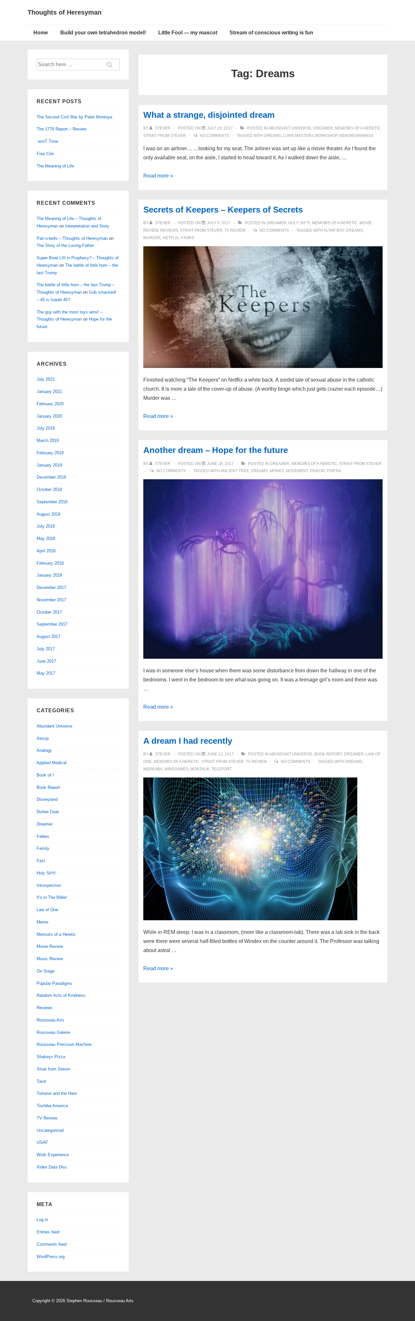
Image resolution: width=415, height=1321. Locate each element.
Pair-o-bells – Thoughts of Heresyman (72, 238)
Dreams (272, 135)
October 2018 (49, 489)
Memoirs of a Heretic (358, 128)
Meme (42, 922)
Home (40, 32)
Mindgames (176, 769)
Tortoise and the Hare (57, 1093)
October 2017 (49, 612)
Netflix (171, 238)
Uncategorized (50, 1130)
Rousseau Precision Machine (64, 1044)
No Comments (214, 135)
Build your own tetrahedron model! (103, 32)
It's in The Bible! (52, 897)
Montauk (199, 769)
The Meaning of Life (55, 166)
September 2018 (52, 501)
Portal (334, 471)
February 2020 (50, 403)
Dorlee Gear (48, 811)
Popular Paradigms (54, 983)
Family (43, 848)
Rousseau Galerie (53, 1032)
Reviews (169, 230)
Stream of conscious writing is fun (271, 32)
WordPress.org (51, 1256)
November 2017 (51, 599)
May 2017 (46, 673)
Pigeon (317, 471)
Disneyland (47, 799)
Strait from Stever (164, 135)
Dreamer (323, 128)
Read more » (158, 175)
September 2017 (52, 624)
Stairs (187, 238)
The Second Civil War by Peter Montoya (74, 117)
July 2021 (46, 379)
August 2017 (48, 636)
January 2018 (49, 575)
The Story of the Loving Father (65, 245)
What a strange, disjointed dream (209, 115)
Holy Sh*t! (299, 223)
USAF (42, 1142)
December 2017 (51, 587)
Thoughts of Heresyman (64, 12)
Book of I (45, 775)
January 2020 (49, 416)
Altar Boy (334, 230)
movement (297, 471)
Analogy (44, 750)
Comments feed (51, 1244)
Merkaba (152, 769)
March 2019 (48, 440)
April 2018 (46, 550)
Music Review (50, 958)
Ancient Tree (234, 471)
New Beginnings (356, 135)
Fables (43, 836)
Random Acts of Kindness (61, 995)
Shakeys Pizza (51, 1056)
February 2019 (50, 452)
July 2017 (46, 648)
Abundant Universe (289, 128)
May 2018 (46, 538)
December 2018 (51, 477)
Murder (152, 238)
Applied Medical (51, 762)
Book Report (328, 754)
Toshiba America (52, 1105)
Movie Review (50, 946)
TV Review (234, 230)
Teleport (221, 769)
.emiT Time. (48, 141)
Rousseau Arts (50, 1020)
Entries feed (48, 1231)
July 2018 (46, 526)
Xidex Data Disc (52, 1167)
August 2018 (48, 514)
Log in (42, 1219)
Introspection (49, 885)
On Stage (45, 971)
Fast (41, 860)
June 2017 (46, 661)
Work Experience (53, 1154)
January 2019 (49, 465)
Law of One (47, 909)
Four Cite (45, 153)
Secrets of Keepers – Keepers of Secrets (223, 209)
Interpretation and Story (87, 226)
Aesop (43, 738)
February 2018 (50, 563)
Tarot (41, 1081)
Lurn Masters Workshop (310, 135)
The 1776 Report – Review (61, 129)
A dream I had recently (187, 741)
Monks (277, 471)
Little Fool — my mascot (187, 32)
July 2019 (46, 428)
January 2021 (49, 391)
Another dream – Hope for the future (215, 450)
